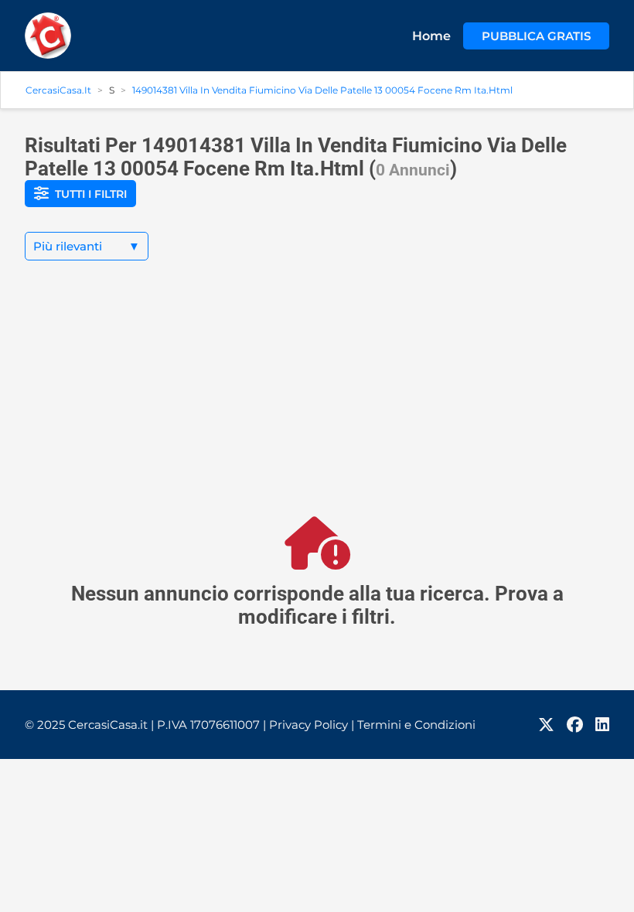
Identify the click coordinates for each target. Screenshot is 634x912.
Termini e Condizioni (416, 724)
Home (431, 36)
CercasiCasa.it (58, 90)
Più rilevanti (86, 246)
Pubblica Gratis (536, 36)
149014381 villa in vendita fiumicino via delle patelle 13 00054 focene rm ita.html (322, 90)
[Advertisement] (317, 401)
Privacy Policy (311, 724)
